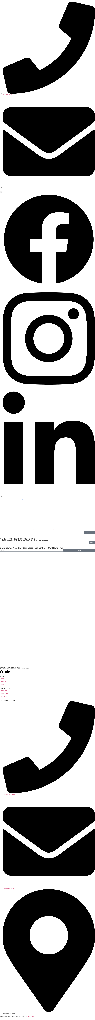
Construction (4, 693)
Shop (54, 530)
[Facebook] (1, 672)
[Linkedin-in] (8, 672)
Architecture (4, 690)
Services (48, 530)
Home (34, 530)
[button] (1, 192)
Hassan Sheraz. (31, 1016)
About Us (41, 530)
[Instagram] (5, 672)
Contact (60, 530)
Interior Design (4, 696)
